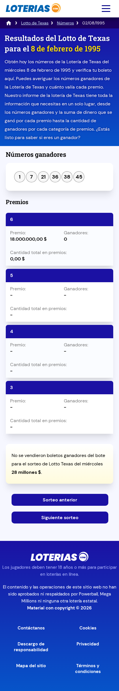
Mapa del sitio (31, 666)
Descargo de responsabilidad (31, 647)
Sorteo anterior (60, 500)
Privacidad (88, 644)
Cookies (87, 628)
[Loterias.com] (32, 15)
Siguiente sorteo (60, 517)
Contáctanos (31, 628)
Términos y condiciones (88, 668)
